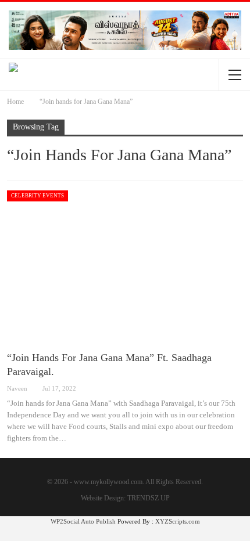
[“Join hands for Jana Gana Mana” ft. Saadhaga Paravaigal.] (125, 265)
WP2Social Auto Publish (83, 521)
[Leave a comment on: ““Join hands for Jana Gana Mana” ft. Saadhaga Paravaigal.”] (242, 388)
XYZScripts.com (177, 521)
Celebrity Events (37, 196)
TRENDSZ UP (148, 498)
